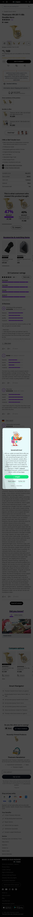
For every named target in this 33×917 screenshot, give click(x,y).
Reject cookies (12, 481)
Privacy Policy (19, 485)
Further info (21, 481)
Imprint (12, 485)
